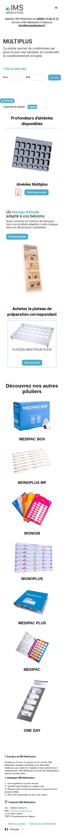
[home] (14, 9)
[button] (56, 7)
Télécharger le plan (36, 192)
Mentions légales (17, 823)
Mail (28, 77)
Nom (5, 77)
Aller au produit (32, 362)
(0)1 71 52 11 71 (47, 18)
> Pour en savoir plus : (15, 68)
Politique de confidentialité (42, 823)
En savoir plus (17, 236)
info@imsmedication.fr (32, 25)
